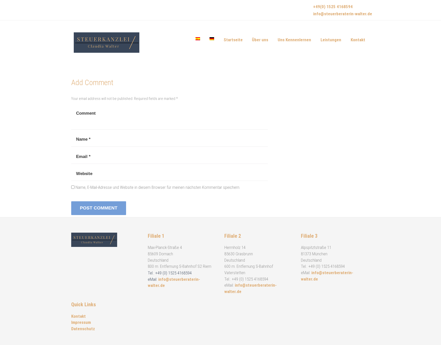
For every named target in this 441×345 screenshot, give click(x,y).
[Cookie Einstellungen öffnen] (11, 338)
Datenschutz (83, 328)
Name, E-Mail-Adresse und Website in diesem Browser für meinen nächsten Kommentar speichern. (158, 187)
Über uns (260, 39)
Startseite (233, 39)
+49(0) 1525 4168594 (333, 6)
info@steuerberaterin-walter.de (342, 13)
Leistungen (331, 39)
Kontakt (358, 39)
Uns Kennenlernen (294, 39)
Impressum (81, 322)
